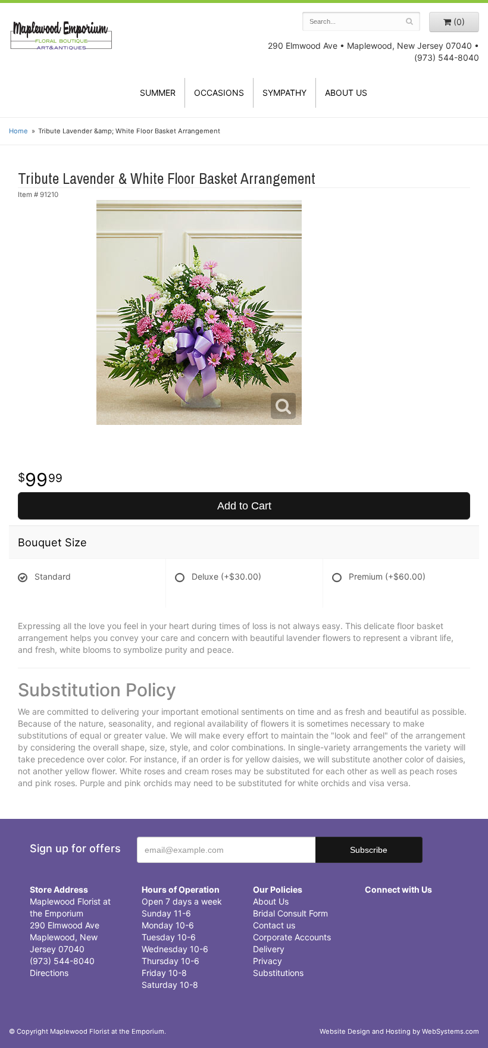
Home (18, 131)
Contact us (274, 925)
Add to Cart (244, 506)
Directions (49, 973)
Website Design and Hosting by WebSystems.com (399, 1031)
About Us (271, 901)
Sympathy (284, 92)
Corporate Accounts (292, 937)
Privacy (267, 961)
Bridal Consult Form (290, 913)
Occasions (219, 92)
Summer (158, 92)
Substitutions (278, 973)
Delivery (268, 949)
